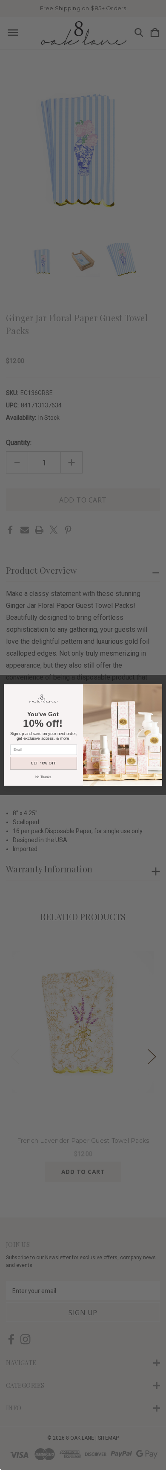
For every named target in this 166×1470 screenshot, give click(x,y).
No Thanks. (43, 777)
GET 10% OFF (43, 763)
